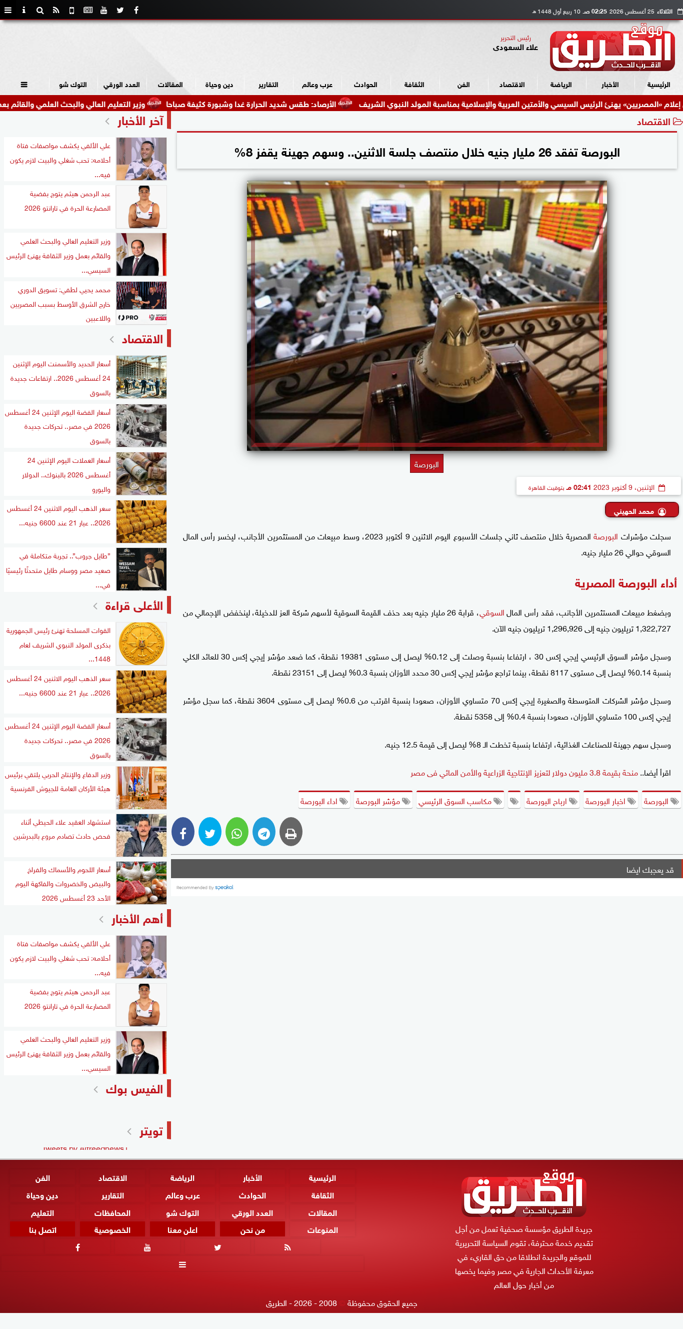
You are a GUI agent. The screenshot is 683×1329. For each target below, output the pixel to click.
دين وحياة (220, 83)
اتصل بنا (42, 1228)
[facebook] (136, 10)
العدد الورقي (122, 83)
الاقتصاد (512, 83)
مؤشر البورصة (379, 800)
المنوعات (323, 1228)
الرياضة (561, 83)
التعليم (42, 1211)
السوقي (492, 611)
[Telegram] (264, 831)
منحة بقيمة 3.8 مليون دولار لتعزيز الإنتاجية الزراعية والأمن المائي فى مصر (524, 772)
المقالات (170, 83)
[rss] (56, 10)
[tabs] (8, 10)
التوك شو (73, 83)
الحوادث (366, 83)
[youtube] (104, 10)
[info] (24, 10)
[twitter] (120, 10)
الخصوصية (112, 1228)
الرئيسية (659, 83)
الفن (464, 83)
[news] (88, 10)
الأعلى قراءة (134, 603)
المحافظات (112, 1211)
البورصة (606, 535)
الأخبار (610, 83)
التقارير (268, 83)
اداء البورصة (320, 800)
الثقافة (414, 83)
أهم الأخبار (137, 917)
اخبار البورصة (607, 800)
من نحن (252, 1228)
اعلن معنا (183, 1228)
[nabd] (72, 10)
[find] (40, 10)
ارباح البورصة (547, 800)
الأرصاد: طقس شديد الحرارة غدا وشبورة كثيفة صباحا (303, 103)
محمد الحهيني (634, 510)
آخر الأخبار (140, 119)
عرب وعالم (317, 83)
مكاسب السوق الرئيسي (456, 800)
